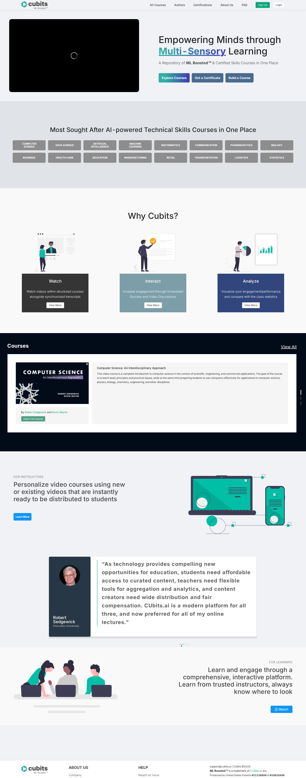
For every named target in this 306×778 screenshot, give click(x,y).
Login (279, 4)
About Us (226, 5)
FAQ (244, 5)
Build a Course (239, 78)
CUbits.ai (256, 770)
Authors (179, 5)
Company (75, 775)
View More (55, 305)
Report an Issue (148, 775)
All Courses (158, 5)
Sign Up (262, 4)
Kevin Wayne (59, 412)
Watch (283, 709)
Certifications (202, 5)
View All (289, 346)
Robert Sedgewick (35, 412)
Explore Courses (174, 78)
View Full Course (33, 418)
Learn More (22, 516)
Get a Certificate (207, 78)
